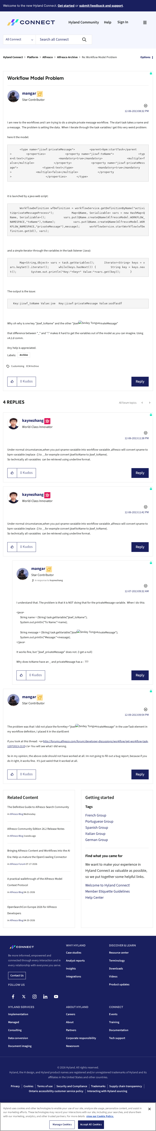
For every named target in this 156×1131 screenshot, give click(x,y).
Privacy (15, 1086)
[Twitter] (24, 996)
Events (113, 1014)
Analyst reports (75, 961)
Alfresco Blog (16, 814)
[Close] (149, 1108)
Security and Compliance (71, 1086)
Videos (113, 977)
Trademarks (98, 1086)
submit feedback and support (101, 6)
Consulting (15, 1030)
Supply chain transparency (125, 1086)
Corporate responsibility (81, 1038)
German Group (96, 839)
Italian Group (95, 833)
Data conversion (18, 1038)
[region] (78, 1116)
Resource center (119, 953)
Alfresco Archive (67, 57)
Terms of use (45, 1086)
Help (107, 22)
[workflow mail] (142, 403)
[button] (12, 381)
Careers (70, 1014)
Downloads (116, 969)
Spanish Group (96, 827)
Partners (71, 1030)
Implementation (18, 1014)
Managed (13, 1022)
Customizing (17, 366)
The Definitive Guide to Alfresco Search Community (38, 807)
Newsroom (72, 1046)
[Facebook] (13, 996)
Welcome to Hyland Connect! (107, 885)
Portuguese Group (99, 821)
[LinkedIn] (45, 996)
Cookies (28, 1086)
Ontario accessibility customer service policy (56, 1091)
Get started (66, 6)
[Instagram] (34, 996)
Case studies (73, 953)
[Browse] (145, 22)
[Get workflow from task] (149, 403)
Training (114, 1022)
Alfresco (47, 57)
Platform (32, 57)
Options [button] (145, 57)
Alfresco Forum (17, 864)
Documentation (118, 1030)
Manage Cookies (62, 1124)
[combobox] (64, 39)
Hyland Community (83, 22)
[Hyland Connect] (31, 22)
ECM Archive (32, 366)
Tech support (117, 1038)
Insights (71, 969)
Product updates (119, 985)
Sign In (122, 22)
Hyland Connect (13, 57)
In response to (49, 580)
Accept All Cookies (91, 1124)
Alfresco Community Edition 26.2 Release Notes (35, 829)
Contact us (17, 976)
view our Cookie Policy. (100, 1116)
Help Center (94, 897)
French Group (95, 815)
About (70, 1022)
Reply (140, 381)
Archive (24, 355)
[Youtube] (56, 996)
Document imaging (19, 1046)
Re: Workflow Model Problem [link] (99, 57)
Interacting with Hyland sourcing (107, 1091)
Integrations (73, 977)
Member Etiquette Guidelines (107, 891)
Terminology (117, 961)
